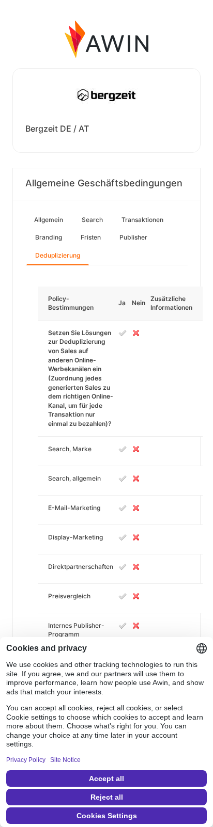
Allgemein (48, 220)
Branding (48, 237)
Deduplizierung (57, 255)
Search (92, 220)
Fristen (91, 237)
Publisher (133, 237)
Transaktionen (142, 220)
